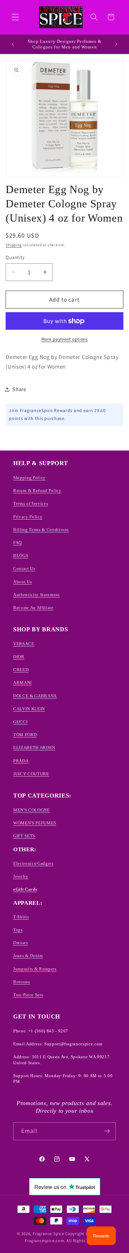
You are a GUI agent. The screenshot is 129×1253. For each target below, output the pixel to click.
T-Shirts (21, 916)
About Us (22, 581)
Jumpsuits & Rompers (35, 968)
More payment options (64, 339)
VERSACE (23, 643)
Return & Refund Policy (37, 490)
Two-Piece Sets (28, 994)
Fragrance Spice (48, 1233)
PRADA (20, 760)
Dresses (20, 942)
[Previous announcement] (13, 44)
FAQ (17, 542)
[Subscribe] (107, 1131)
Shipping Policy (29, 477)
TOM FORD (25, 734)
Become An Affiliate (33, 607)
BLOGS (20, 555)
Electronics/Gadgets (33, 863)
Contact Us (24, 568)
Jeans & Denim (28, 955)
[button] (15, 17)
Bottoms (21, 981)
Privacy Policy (27, 516)
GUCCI (20, 721)
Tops (18, 929)
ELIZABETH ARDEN (34, 747)
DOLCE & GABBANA (35, 695)
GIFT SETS (24, 835)
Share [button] (19, 389)
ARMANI (22, 682)
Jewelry (20, 876)
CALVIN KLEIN (29, 708)
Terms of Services (30, 503)
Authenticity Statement (36, 594)
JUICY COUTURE (31, 773)
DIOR (18, 656)
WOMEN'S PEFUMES (34, 822)
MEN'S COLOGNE (31, 809)
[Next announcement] (116, 44)
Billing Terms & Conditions (41, 529)
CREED (20, 669)
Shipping (14, 244)
